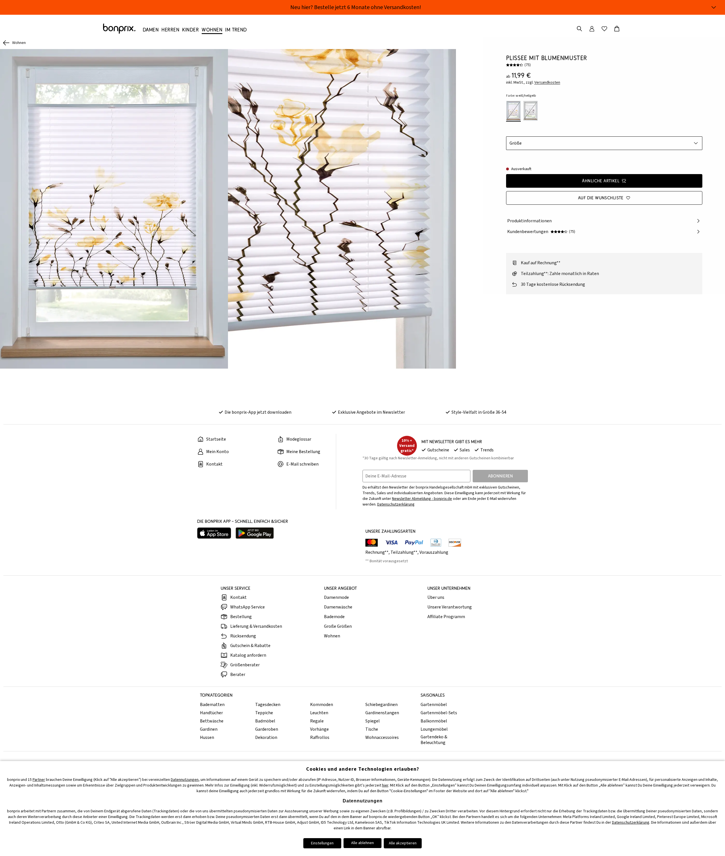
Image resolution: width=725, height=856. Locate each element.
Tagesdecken (267, 704)
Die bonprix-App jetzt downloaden (258, 412)
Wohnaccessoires (382, 737)
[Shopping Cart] (617, 29)
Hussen (207, 737)
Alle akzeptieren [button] (403, 843)
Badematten (212, 704)
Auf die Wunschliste (601, 197)
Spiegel (372, 721)
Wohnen (332, 636)
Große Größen (338, 626)
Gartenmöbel (434, 704)
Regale (317, 721)
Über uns (435, 597)
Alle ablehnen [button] (362, 843)
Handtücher (211, 713)
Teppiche (264, 713)
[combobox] (604, 143)
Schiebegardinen (381, 704)
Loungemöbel (434, 729)
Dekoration (266, 737)
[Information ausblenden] (713, 7)
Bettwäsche (211, 721)
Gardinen (209, 729)
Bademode (334, 617)
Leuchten (319, 713)
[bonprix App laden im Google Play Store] (255, 533)
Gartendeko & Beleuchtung (434, 739)
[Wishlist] (604, 29)
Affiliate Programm (446, 617)
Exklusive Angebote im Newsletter (371, 412)
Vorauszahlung (433, 552)
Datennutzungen (185, 780)
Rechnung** (377, 552)
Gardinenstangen (382, 713)
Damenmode (336, 597)
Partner (39, 780)
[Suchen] (579, 29)
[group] (114, 209)
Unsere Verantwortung (449, 607)
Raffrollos (319, 737)
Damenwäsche (338, 607)
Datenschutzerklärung (396, 504)
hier (385, 785)
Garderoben (266, 729)
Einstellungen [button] (322, 843)
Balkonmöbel (434, 721)
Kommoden (321, 704)
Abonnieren (500, 476)
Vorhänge (319, 729)
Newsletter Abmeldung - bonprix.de (422, 499)
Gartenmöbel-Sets (439, 713)
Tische (371, 729)
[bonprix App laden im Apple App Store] (214, 533)
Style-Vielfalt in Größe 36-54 (478, 412)
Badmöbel (265, 721)
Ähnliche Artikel (600, 180)
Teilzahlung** (404, 552)
